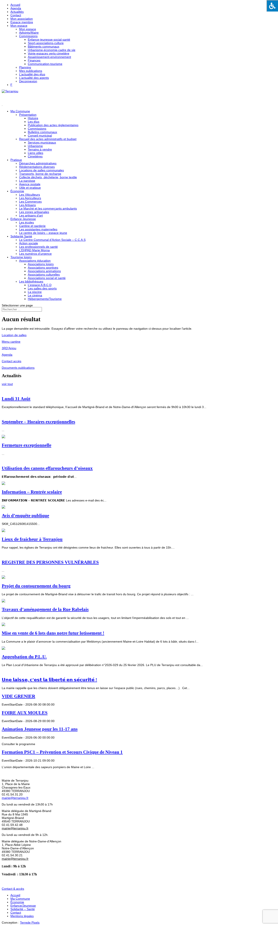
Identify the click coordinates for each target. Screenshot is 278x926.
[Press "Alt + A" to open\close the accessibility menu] (272, 6)
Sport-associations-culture (46, 43)
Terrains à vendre (40, 149)
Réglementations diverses (37, 167)
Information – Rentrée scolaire (32, 491)
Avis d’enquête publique (25, 515)
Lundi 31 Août (16, 398)
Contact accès (11, 361)
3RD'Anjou (9, 348)
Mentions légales (22, 916)
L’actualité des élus (32, 74)
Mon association (21, 18)
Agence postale (29, 184)
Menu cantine (11, 341)
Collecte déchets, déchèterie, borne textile (48, 177)
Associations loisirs (41, 264)
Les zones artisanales (34, 212)
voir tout (7, 384)
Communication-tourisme (45, 64)
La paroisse (27, 180)
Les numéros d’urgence (35, 253)
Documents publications (18, 367)
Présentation (27, 114)
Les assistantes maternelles (38, 229)
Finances (34, 60)
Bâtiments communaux (43, 46)
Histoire (33, 118)
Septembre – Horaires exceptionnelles (38, 421)
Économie (17, 191)
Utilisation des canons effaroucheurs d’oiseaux (47, 468)
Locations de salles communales (41, 170)
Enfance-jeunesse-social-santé (49, 39)
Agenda (15, 8)
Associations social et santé (47, 278)
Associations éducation (35, 260)
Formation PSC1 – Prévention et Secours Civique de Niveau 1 (62, 752)
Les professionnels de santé (38, 246)
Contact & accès (13, 888)
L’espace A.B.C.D (39, 285)
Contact (15, 15)
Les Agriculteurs (30, 198)
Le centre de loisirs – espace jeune (43, 233)
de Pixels (30, 922)
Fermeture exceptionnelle (26, 445)
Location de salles (14, 335)
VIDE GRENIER (18, 696)
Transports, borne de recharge (40, 173)
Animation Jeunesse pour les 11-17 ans (40, 729)
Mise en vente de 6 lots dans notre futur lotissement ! (53, 633)
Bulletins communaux (42, 132)
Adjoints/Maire (29, 32)
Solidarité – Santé (22, 909)
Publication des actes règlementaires (53, 125)
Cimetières (35, 156)
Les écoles (26, 222)
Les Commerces (30, 201)
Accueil (15, 5)
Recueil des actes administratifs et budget (47, 139)
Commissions (28, 36)
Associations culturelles (44, 274)
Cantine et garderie (32, 226)
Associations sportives (43, 267)
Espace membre (21, 22)
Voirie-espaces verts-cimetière (48, 53)
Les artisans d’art (31, 215)
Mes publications (30, 71)
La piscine (35, 292)
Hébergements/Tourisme (45, 299)
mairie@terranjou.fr (15, 798)
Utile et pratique (30, 187)
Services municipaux (42, 142)
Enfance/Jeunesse (23, 905)
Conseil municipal (40, 135)
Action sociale (28, 243)
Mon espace (18, 25)
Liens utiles (35, 153)
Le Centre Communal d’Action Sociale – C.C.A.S (52, 239)
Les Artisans (27, 205)
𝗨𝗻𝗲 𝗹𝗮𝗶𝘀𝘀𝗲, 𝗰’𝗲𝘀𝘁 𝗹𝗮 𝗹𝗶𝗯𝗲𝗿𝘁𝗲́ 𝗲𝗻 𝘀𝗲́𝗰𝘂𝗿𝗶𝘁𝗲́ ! (49, 679)
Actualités (17, 11)
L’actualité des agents (34, 77)
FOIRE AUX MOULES (25, 712)
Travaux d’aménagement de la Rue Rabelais (45, 609)
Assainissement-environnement (49, 57)
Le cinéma (35, 295)
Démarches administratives (37, 163)
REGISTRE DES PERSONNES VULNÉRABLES (50, 562)
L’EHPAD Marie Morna (34, 250)
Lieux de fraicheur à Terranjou (32, 539)
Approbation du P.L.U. (24, 656)
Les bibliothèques (31, 281)
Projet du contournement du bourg (36, 586)
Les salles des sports (42, 288)
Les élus (33, 121)
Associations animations (44, 271)
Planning (25, 67)
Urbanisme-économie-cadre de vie (51, 50)
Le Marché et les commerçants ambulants (48, 208)
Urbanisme (35, 146)
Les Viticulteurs (29, 194)
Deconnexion (28, 81)
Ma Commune (20, 898)
